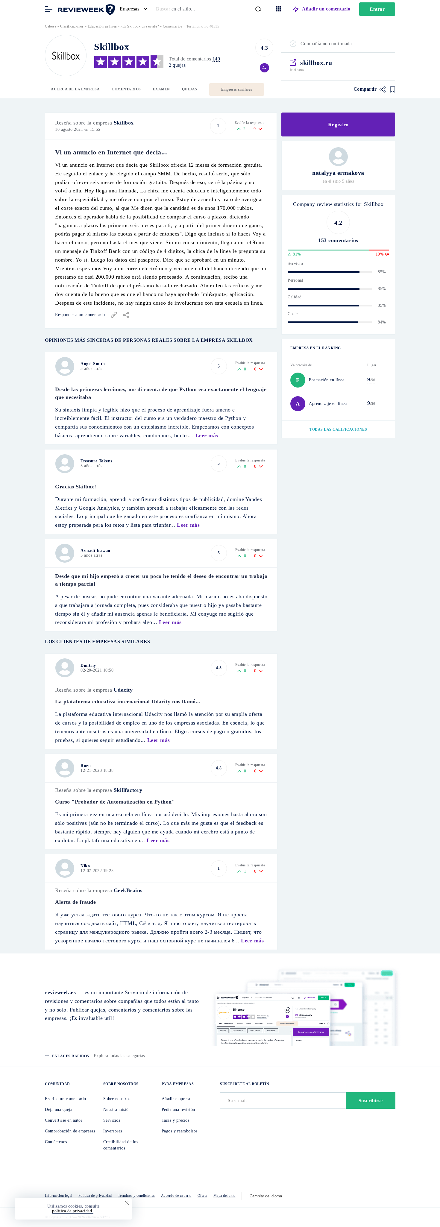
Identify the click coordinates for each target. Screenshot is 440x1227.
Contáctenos (56, 1142)
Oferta (202, 1195)
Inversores (112, 1131)
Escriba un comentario (65, 1099)
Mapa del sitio (224, 1195)
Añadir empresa (176, 1099)
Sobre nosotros (117, 1099)
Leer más (206, 435)
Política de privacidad (95, 1195)
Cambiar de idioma (266, 1196)
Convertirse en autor (63, 1120)
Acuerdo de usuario (176, 1195)
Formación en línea (326, 380)
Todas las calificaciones (338, 429)
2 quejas (177, 65)
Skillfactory (128, 790)
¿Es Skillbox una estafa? (140, 26)
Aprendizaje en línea (328, 403)
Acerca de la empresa (75, 89)
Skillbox (124, 123)
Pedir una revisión (178, 1109)
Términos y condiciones (136, 1195)
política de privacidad (72, 1211)
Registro (338, 124)
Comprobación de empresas (70, 1131)
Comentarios (126, 89)
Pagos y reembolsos (180, 1131)
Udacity (123, 690)
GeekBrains (128, 890)
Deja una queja (58, 1109)
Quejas (189, 89)
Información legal (58, 1195)
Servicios (111, 1120)
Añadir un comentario (326, 8)
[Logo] (66, 55)
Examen (161, 89)
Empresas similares (236, 89)
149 (216, 58)
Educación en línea (102, 26)
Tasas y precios (175, 1120)
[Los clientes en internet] (85, 8)
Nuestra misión (117, 1109)
